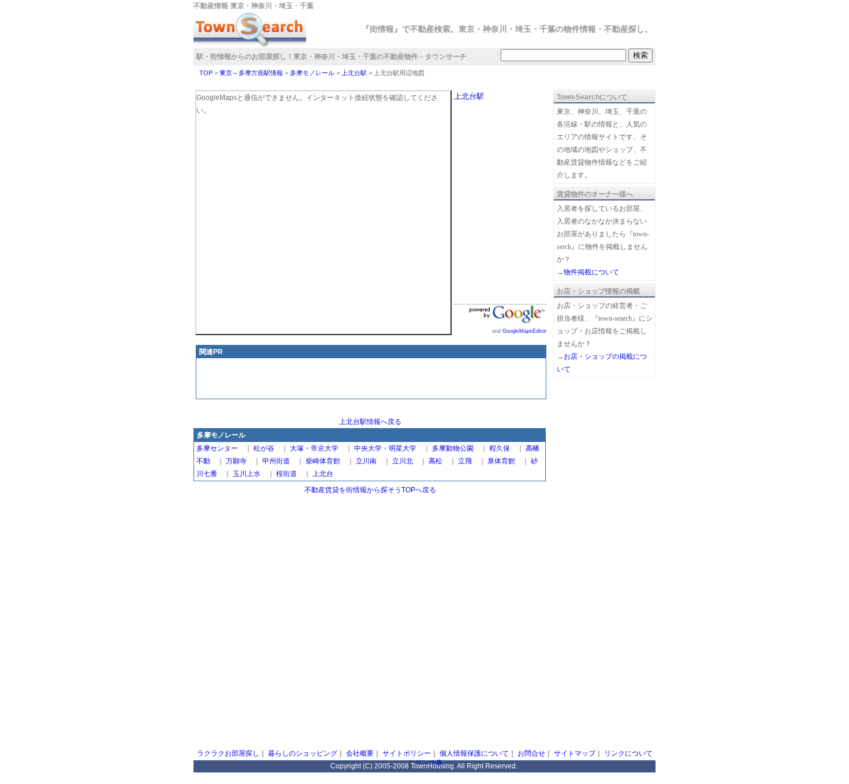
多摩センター (217, 448)
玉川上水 (246, 474)
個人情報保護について (474, 753)
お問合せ (531, 753)
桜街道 (286, 474)
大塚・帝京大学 (314, 448)
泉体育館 (501, 461)
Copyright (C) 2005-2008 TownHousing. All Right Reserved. (423, 766)
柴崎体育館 (323, 461)
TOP (206, 72)
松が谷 (264, 448)
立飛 (465, 461)
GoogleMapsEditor (524, 331)
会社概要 (360, 753)
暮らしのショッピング (302, 753)
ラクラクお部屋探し (228, 753)
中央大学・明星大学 (385, 448)
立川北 (402, 461)
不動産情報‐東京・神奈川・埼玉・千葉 (253, 6)
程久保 (499, 448)
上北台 (322, 474)
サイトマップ (574, 753)
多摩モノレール (312, 72)
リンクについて (628, 753)
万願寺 (236, 461)
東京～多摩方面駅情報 (251, 72)
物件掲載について (591, 272)
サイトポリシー (406, 753)
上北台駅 (354, 72)
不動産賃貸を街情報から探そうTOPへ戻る (370, 490)
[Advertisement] (371, 379)
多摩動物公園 (453, 448)
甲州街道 (276, 461)
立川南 (366, 461)
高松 (435, 461)
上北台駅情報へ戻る (370, 422)
